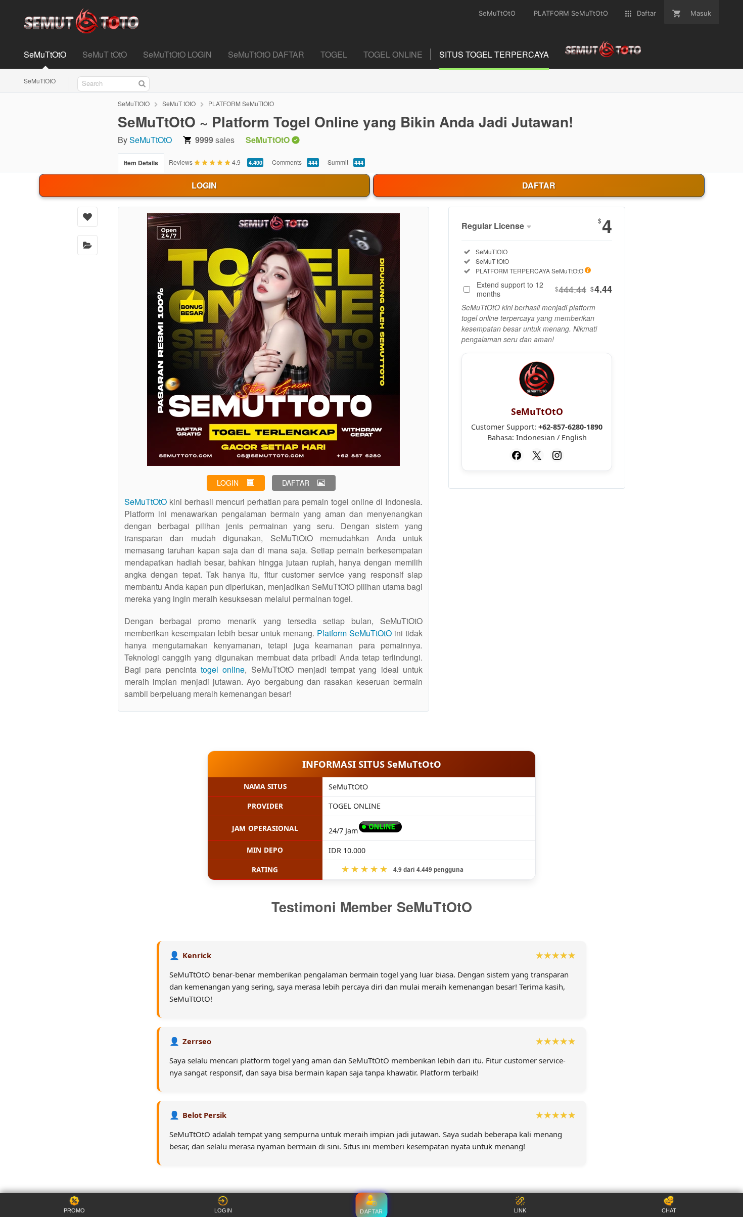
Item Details (141, 162)
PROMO (74, 1210)
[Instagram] (557, 455)
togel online (223, 669)
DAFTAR (538, 185)
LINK (520, 1210)
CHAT (669, 1210)
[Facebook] (516, 455)
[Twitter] (537, 455)
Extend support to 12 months (544, 289)
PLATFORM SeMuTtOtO (241, 103)
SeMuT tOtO (179, 103)
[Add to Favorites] (87, 217)
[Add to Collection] (87, 245)
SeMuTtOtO (40, 80)
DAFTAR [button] (295, 483)
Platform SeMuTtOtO (354, 633)
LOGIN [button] (228, 483)
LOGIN (204, 185)
